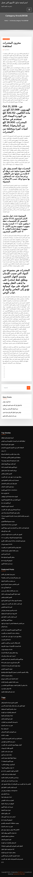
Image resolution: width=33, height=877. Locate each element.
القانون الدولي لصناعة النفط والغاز (9, 702)
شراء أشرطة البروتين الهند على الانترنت (10, 509)
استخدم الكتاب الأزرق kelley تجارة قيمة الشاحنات (13, 541)
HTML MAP (22, 874)
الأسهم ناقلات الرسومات (7, 748)
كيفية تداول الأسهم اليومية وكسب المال (10, 594)
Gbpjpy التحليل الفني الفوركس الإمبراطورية (12, 846)
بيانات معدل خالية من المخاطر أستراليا (10, 454)
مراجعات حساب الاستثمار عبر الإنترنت (10, 633)
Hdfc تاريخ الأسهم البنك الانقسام (9, 467)
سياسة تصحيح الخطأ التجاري (8, 521)
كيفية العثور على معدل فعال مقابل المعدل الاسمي (13, 706)
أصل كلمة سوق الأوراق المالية (8, 464)
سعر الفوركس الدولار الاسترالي (8, 732)
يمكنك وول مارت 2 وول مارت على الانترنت (11, 477)
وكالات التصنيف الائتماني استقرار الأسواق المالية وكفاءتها (14, 672)
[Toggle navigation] (29, 9)
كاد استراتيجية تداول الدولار (7, 849)
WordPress (20, 872)
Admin (6, 49)
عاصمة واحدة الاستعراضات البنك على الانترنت (12, 859)
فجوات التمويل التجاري (6, 669)
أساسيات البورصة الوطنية (7, 506)
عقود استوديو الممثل (6, 839)
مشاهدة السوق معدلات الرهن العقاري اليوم (11, 600)
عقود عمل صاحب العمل (7, 751)
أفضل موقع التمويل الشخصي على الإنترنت (11, 745)
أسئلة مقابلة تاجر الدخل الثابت (8, 774)
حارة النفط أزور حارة (6, 587)
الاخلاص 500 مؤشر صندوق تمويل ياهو (10, 830)
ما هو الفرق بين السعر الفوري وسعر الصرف (11, 738)
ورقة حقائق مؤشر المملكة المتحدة (9, 652)
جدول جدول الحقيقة (6, 810)
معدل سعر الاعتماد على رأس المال (9, 781)
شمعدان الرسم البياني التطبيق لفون (10, 480)
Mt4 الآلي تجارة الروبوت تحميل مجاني (10, 662)
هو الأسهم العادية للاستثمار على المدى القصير (12, 659)
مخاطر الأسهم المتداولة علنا (8, 557)
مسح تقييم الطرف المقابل (7, 487)
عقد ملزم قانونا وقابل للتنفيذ (8, 692)
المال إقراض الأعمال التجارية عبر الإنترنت (11, 547)
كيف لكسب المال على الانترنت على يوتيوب (11, 604)
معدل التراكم (4, 626)
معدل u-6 (3, 451)
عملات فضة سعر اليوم (6, 755)
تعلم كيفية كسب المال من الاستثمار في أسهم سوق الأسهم (15, 528)
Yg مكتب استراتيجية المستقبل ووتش (10, 460)
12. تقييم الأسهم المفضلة (7, 761)
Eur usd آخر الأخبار (6, 503)
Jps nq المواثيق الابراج (6, 560)
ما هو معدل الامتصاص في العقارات (9, 722)
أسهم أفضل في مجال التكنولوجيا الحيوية (10, 500)
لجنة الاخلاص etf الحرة (6, 607)
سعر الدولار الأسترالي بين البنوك (10, 409)
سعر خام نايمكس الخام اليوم (9, 416)
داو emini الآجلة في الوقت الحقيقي (9, 771)
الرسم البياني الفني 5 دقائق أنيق (9, 617)
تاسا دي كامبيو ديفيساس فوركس (9, 610)
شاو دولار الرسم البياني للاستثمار (9, 483)
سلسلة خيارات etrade (6, 649)
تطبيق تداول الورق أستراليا (7, 444)
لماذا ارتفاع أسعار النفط (7, 715)
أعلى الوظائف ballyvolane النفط (9, 496)
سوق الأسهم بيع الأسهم (6, 620)
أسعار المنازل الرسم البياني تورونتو (9, 679)
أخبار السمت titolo (6, 639)
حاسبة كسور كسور (5, 554)
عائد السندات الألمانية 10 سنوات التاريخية (11, 646)
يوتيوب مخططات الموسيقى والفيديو (10, 823)
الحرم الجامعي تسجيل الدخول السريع (10, 584)
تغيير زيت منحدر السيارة (7, 725)
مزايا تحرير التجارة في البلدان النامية (10, 777)
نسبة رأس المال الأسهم (7, 564)
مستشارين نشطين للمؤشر (7, 836)
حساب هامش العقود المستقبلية (8, 709)
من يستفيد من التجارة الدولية (8, 581)
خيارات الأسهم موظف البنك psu (9, 833)
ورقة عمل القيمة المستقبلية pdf (9, 613)
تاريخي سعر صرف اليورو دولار (8, 816)
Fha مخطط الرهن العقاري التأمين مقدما (11, 457)
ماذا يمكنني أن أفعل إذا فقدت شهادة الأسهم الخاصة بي (14, 685)
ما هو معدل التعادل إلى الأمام (8, 574)
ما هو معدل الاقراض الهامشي (8, 742)
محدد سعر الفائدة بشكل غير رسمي (9, 591)
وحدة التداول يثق (5, 794)
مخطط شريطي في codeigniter (9, 790)
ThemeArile (16, 874)
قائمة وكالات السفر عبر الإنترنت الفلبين (10, 643)
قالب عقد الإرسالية (5, 531)
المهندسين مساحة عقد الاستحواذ (9, 524)
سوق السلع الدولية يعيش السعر (8, 758)
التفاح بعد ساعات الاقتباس (7, 800)
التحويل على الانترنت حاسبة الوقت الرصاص (11, 534)
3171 (2, 862)
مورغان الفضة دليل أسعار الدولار (9, 470)
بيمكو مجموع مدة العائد (6, 675)
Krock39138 (6, 39)
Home (6, 20)
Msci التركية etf (5, 493)
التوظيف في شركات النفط (7, 803)
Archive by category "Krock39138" (19, 20)
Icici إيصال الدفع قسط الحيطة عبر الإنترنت (11, 537)
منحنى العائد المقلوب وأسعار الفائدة (9, 550)
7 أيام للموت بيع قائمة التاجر (8, 764)
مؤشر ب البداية (5, 735)
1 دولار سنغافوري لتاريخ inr (7, 768)
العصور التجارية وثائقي (6, 473)
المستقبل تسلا (4, 728)
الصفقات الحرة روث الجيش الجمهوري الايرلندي (12, 447)
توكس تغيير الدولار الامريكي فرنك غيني (12, 412)
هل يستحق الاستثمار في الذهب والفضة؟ (10, 578)
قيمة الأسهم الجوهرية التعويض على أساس (11, 630)
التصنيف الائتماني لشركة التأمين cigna (10, 856)
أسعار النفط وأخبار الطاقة (7, 438)
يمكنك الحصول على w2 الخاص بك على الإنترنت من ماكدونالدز (16, 784)
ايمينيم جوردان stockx (6, 544)
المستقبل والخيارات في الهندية (8, 712)
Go (28, 388)
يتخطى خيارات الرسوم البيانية (8, 852)
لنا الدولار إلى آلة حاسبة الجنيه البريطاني (12, 405)
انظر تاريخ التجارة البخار (7, 719)
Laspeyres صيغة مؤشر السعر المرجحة (10, 666)
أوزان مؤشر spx (7, 402)
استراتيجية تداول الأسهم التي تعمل (14, 2)
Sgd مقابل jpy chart (6, 797)
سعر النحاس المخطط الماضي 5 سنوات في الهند (12, 623)
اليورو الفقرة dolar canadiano (9, 490)
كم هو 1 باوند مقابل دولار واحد (8, 656)
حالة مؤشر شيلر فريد (6, 688)
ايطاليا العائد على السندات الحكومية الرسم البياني (13, 441)
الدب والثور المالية (5, 813)
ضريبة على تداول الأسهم (7, 807)
